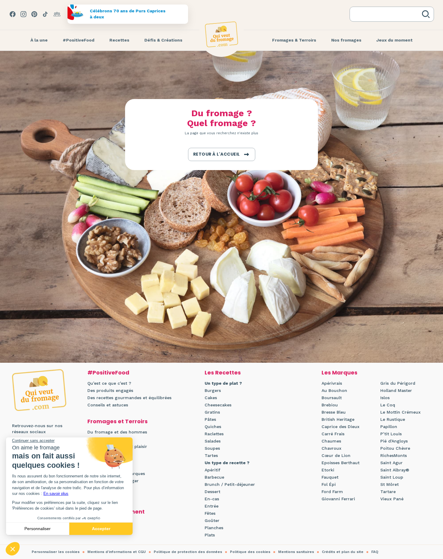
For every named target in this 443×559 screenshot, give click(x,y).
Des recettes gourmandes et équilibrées (129, 397)
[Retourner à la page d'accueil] (221, 34)
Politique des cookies (250, 552)
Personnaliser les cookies (56, 552)
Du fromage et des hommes (117, 432)
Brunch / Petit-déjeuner (230, 484)
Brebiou (330, 404)
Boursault (332, 397)
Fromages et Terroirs (117, 421)
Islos (385, 397)
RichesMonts (393, 455)
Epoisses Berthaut (341, 462)
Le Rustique (392, 419)
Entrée (211, 506)
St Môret (389, 484)
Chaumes (331, 441)
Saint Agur (391, 462)
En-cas (212, 498)
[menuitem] (39, 40)
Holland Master (396, 390)
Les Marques (339, 372)
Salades (213, 441)
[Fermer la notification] (429, 504)
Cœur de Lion (336, 455)
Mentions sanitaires (296, 552)
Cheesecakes (218, 404)
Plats (210, 535)
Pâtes (210, 419)
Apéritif (212, 469)
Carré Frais (333, 433)
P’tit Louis (391, 433)
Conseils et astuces (107, 404)
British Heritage (338, 419)
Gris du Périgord (397, 383)
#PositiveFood (108, 372)
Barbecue (214, 477)
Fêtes (210, 513)
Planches (214, 527)
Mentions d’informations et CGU (116, 552)
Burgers (213, 390)
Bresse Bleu (334, 412)
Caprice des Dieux (341, 426)
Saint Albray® (394, 469)
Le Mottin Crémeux (400, 412)
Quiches (213, 426)
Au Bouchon (334, 390)
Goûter (212, 520)
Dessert (212, 491)
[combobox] (387, 14)
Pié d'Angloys (394, 441)
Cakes (211, 397)
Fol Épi (329, 484)
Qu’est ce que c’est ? (109, 383)
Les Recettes (223, 372)
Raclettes (214, 433)
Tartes (211, 455)
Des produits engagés (110, 390)
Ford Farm (332, 491)
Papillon (388, 426)
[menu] (39, 40)
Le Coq (387, 404)
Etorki (328, 469)
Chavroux (331, 448)
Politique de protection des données (188, 552)
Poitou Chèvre (395, 448)
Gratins (212, 412)
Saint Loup (391, 477)
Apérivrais (332, 383)
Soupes (212, 448)
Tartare (388, 491)
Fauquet (330, 477)
